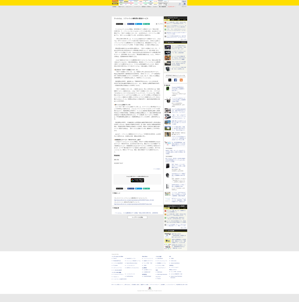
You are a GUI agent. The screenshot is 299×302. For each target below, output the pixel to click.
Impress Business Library (132, 263)
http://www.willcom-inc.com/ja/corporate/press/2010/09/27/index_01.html (134, 200)
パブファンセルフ (174, 267)
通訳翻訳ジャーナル (161, 263)
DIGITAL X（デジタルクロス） (133, 267)
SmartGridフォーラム (131, 258)
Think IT (115, 258)
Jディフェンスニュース (162, 260)
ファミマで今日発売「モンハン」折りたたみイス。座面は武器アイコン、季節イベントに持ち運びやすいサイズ (176, 226)
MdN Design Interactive (162, 274)
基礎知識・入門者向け (146, 6)
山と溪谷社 (144, 267)
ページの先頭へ (156, 169)
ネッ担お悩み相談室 (117, 270)
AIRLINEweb (160, 258)
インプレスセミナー (131, 265)
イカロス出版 (158, 256)
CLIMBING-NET (147, 272)
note (147, 188)
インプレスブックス (131, 274)
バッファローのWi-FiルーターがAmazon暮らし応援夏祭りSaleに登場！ (179, 100)
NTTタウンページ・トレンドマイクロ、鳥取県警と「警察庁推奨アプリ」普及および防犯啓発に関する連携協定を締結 (179, 201)
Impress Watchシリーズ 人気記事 (176, 206)
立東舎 (145, 265)
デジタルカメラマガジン (118, 274)
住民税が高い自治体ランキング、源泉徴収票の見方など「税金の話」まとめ (179, 246)
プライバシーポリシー (154, 284)
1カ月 (184, 19)
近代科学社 (144, 274)
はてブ (139, 188)
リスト (125, 188)
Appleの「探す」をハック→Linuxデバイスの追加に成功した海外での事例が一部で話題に (175, 152)
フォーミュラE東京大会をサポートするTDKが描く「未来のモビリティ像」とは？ (179, 47)
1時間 (167, 19)
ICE (170, 256)
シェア (132, 188)
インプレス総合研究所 (118, 263)
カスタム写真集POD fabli (176, 274)
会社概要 (163, 284)
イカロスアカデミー (161, 267)
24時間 (172, 19)
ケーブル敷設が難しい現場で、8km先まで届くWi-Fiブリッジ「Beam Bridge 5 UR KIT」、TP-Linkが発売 (176, 23)
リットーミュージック (148, 258)
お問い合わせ (127, 284)
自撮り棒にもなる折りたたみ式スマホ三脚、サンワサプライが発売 (179, 122)
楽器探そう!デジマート (148, 260)
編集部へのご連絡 (144, 284)
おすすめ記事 (171, 230)
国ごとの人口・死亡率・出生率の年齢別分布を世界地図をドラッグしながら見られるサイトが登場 (175, 160)
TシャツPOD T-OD (148, 263)
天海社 (172, 258)
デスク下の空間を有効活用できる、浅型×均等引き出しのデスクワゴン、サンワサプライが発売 (176, 37)
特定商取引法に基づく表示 (181, 284)
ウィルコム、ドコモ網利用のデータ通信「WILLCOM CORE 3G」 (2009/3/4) (136, 213)
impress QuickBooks (175, 263)
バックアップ (137, 6)
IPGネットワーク (173, 269)
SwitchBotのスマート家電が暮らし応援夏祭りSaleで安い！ (178, 175)
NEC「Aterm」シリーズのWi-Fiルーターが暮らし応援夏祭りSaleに (178, 166)
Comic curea (173, 260)
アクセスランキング (172, 17)
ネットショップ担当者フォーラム (134, 260)
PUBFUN (171, 265)
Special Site (171, 42)
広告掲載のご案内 (135, 284)
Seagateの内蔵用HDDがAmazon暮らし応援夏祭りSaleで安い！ (178, 89)
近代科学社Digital (147, 276)
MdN (157, 270)
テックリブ (158, 276)
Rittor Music (144, 256)
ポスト (120, 188)
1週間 (178, 19)
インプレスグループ (170, 284)
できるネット (116, 276)
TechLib (159, 278)
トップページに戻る (137, 217)
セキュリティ (129, 6)
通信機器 (114, 6)
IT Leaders (115, 265)
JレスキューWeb (160, 265)
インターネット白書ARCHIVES (120, 279)
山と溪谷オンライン (148, 269)
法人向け (155, 6)
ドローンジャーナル (117, 267)
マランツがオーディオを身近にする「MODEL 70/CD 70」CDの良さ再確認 (179, 63)
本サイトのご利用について (117, 284)
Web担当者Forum (117, 260)
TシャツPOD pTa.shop (176, 271)
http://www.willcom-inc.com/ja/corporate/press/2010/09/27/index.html (133, 204)
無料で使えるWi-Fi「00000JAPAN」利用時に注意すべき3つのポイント (179, 235)
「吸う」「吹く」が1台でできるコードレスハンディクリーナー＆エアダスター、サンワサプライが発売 (176, 30)
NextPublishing (130, 276)
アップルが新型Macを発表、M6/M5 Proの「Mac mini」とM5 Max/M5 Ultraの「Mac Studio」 (175, 219)
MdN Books (159, 272)
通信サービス (121, 6)
